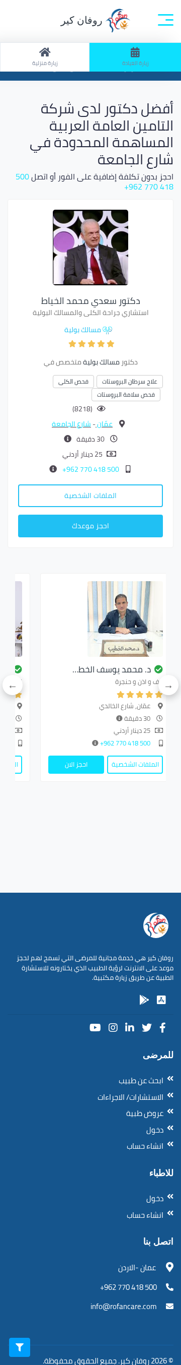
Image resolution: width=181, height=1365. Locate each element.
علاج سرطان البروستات (129, 381)
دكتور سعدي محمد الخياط (90, 300)
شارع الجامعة (71, 423)
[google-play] (144, 1000)
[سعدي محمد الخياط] (90, 246)
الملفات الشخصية (90, 495)
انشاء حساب (145, 1146)
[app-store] (161, 1000)
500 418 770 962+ (90, 469)
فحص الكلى (73, 381)
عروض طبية (144, 1113)
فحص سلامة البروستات (126, 394)
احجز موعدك (90, 525)
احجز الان (76, 764)
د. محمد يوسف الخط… (111, 669)
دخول (154, 1130)
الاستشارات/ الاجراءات (130, 1097)
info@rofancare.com (123, 1306)
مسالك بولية (82, 329)
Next (13, 685)
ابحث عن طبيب (141, 1080)
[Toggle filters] (19, 1347)
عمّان (104, 423)
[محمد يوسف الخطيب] (105, 619)
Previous (168, 685)
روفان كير (83, 20)
